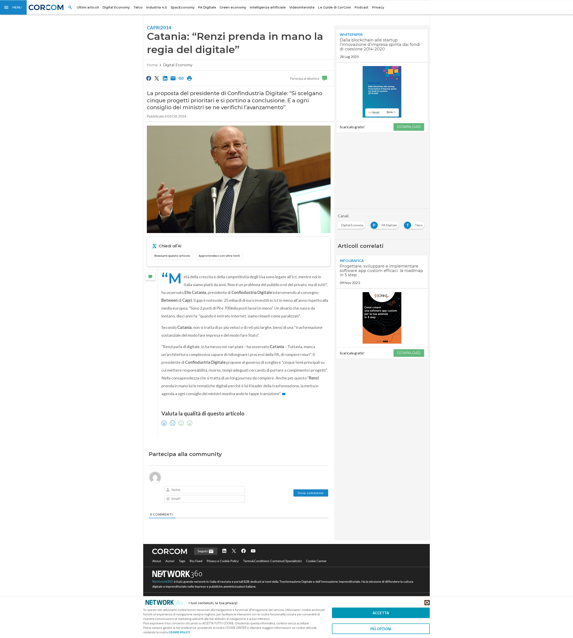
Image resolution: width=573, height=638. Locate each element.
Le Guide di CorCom (334, 7)
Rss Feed (196, 561)
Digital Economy (116, 7)
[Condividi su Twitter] (156, 78)
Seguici (203, 551)
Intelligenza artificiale (268, 7)
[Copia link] (181, 78)
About (156, 561)
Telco (138, 7)
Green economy (233, 7)
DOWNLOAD (409, 127)
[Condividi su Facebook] (148, 78)
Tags (182, 561)
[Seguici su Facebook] (243, 551)
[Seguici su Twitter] (234, 551)
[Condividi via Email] (173, 78)
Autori (169, 561)
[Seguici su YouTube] (253, 551)
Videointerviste (301, 7)
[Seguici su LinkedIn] (224, 551)
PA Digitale (207, 7)
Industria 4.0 (156, 7)
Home (152, 65)
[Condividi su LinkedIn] (165, 78)
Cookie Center (316, 561)
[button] (13, 7)
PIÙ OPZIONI (380, 629)
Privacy (378, 7)
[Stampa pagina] (189, 78)
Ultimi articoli (88, 7)
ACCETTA (381, 613)
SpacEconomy (183, 7)
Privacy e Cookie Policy (223, 561)
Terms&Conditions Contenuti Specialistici (272, 561)
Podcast (361, 7)
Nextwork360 (162, 582)
